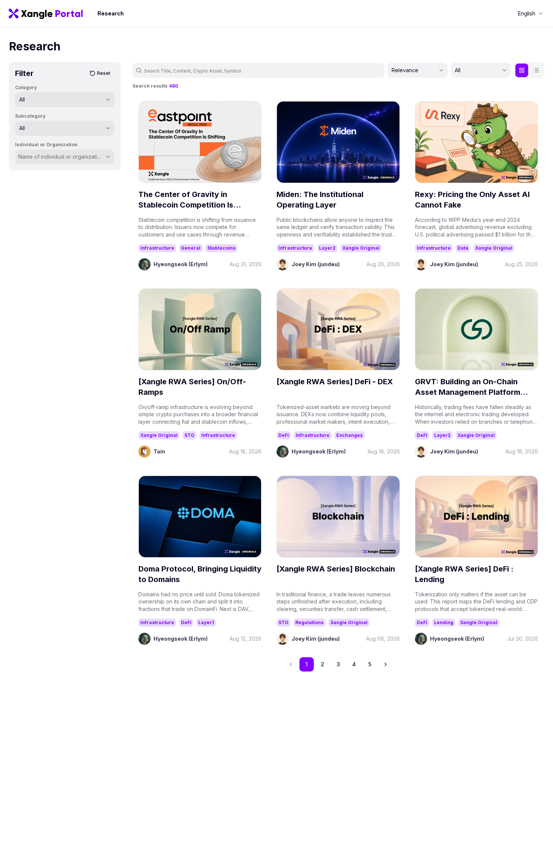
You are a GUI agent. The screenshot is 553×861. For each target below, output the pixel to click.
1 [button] (306, 664)
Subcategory (30, 116)
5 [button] (369, 664)
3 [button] (338, 664)
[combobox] (530, 13)
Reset (103, 73)
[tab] (521, 70)
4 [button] (354, 664)
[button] (385, 664)
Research (110, 13)
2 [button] (322, 664)
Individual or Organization (46, 144)
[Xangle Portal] (45, 13)
